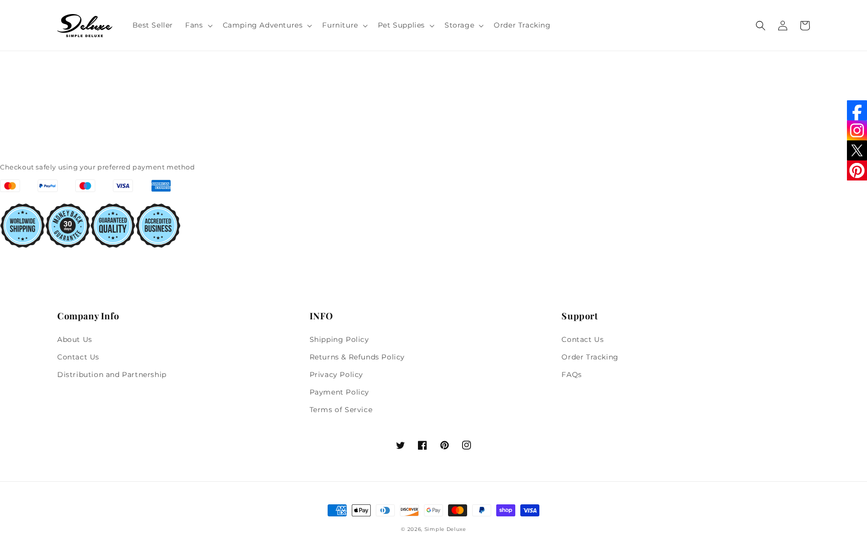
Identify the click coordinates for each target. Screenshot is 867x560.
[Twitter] (857, 150)
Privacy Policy (336, 374)
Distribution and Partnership (112, 374)
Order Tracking (589, 356)
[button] (197, 25)
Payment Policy (339, 392)
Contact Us (78, 356)
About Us (74, 339)
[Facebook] (857, 110)
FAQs (571, 374)
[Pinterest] (857, 170)
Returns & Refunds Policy (357, 356)
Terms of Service (341, 409)
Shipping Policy (339, 339)
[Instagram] (857, 130)
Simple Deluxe (445, 529)
